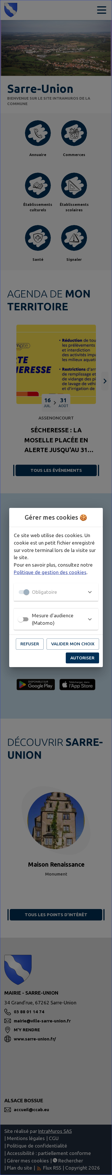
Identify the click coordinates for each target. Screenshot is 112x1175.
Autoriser (82, 657)
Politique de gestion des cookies (50, 572)
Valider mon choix (72, 643)
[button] (56, 592)
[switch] (20, 619)
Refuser (29, 643)
